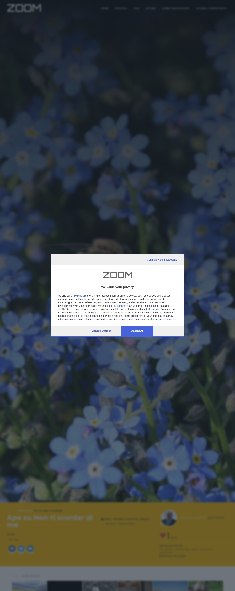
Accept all (137, 330)
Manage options (101, 330)
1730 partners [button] (79, 295)
